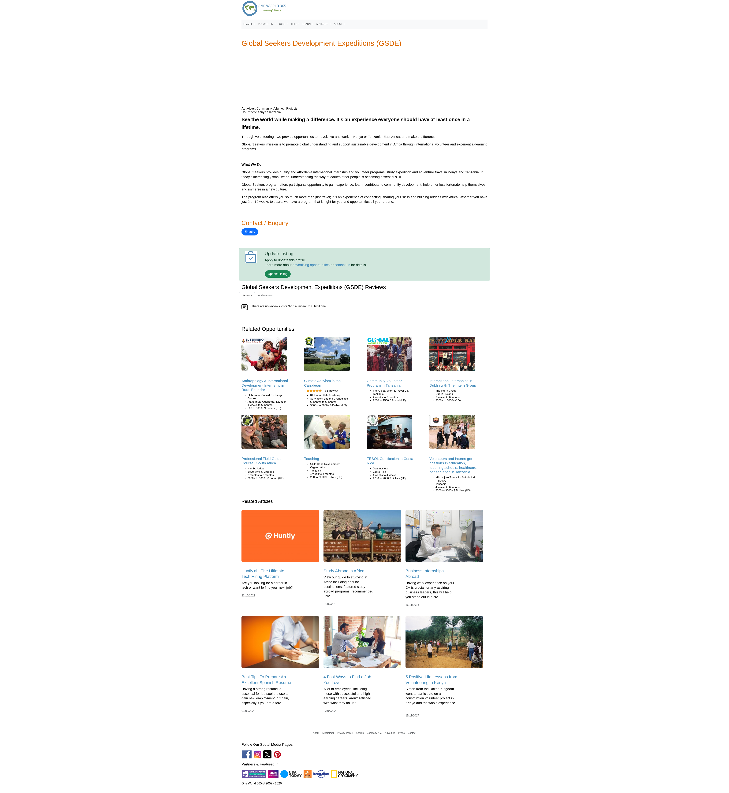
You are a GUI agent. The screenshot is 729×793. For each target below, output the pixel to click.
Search (360, 732)
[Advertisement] (364, 76)
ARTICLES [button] (322, 24)
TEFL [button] (294, 24)
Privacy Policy (345, 732)
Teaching (311, 459)
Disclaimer (328, 732)
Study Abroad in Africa (343, 571)
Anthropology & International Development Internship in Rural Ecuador (264, 385)
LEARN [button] (306, 24)
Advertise (390, 732)
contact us (342, 265)
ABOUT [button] (338, 24)
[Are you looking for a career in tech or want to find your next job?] (280, 537)
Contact (412, 732)
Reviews (247, 295)
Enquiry (250, 231)
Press (401, 732)
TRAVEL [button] (248, 24)
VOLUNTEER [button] (266, 24)
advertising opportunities (311, 265)
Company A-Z (374, 732)
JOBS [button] (282, 24)
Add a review (265, 295)
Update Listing (277, 274)
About (316, 732)
